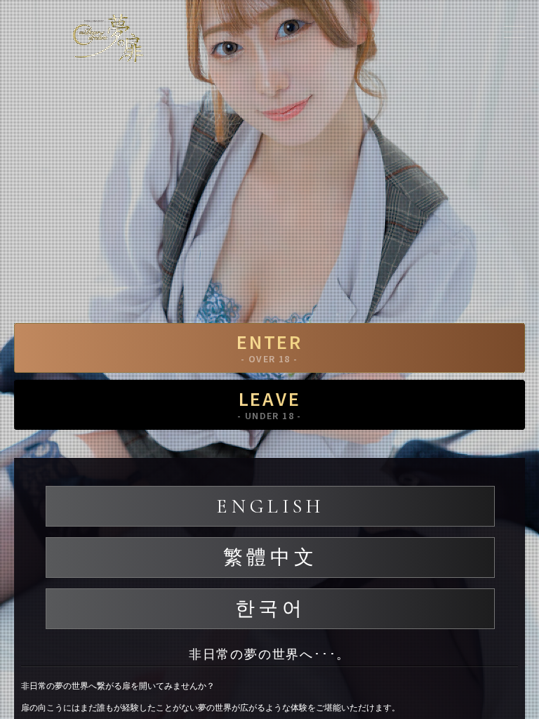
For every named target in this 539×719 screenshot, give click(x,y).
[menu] (514, 31)
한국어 (270, 609)
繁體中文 (270, 557)
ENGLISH (270, 506)
